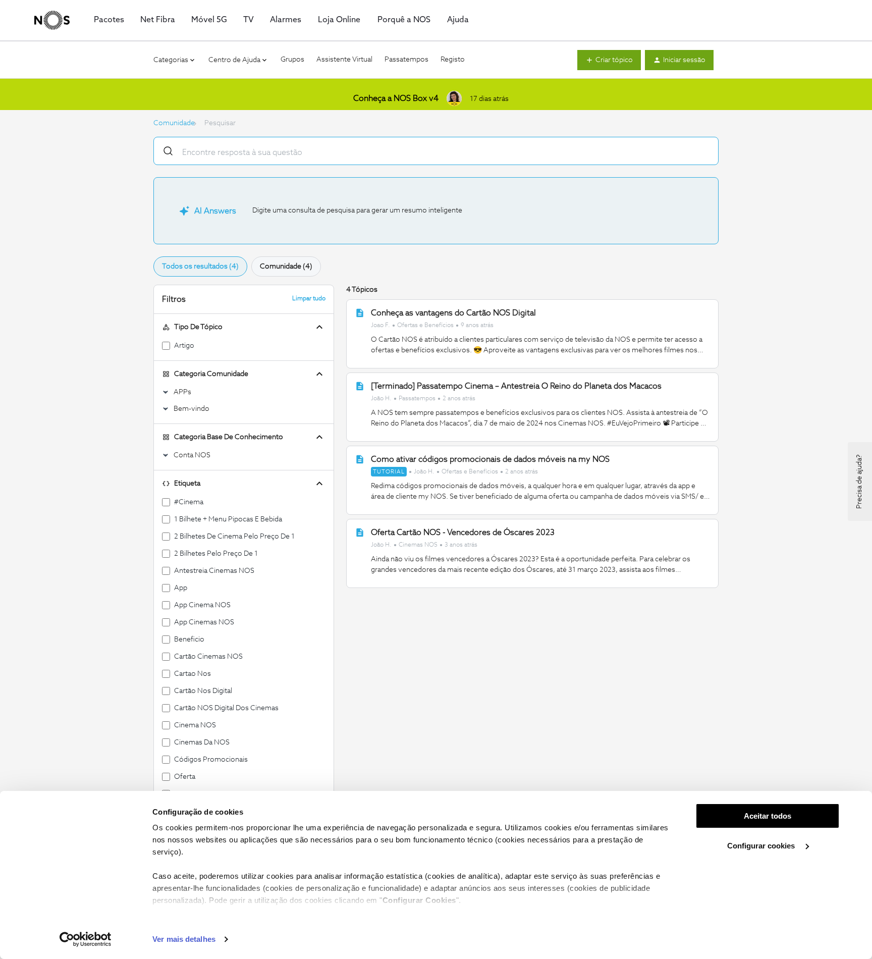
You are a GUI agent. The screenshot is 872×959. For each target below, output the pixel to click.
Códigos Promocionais (211, 759)
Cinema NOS (195, 725)
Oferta (184, 776)
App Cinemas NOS (204, 622)
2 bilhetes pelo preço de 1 (216, 553)
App (180, 588)
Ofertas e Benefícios (425, 326)
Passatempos (406, 59)
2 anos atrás (459, 399)
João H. (381, 399)
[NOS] (52, 20)
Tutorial (389, 471)
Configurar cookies (762, 845)
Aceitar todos (767, 816)
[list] (432, 325)
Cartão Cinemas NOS (208, 656)
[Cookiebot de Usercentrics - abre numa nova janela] (85, 939)
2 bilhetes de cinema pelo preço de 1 (234, 536)
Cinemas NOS (418, 545)
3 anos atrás (461, 545)
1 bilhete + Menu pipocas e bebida (228, 519)
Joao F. (380, 326)
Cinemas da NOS (202, 742)
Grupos (292, 59)
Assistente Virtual (344, 59)
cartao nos (192, 673)
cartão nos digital (203, 691)
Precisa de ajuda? (859, 481)
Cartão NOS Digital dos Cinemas (226, 708)
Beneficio (189, 639)
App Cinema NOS (202, 605)
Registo (453, 59)
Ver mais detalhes (183, 939)
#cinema (188, 502)
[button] (609, 60)
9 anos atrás (477, 326)
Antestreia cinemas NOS (214, 570)
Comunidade (174, 123)
